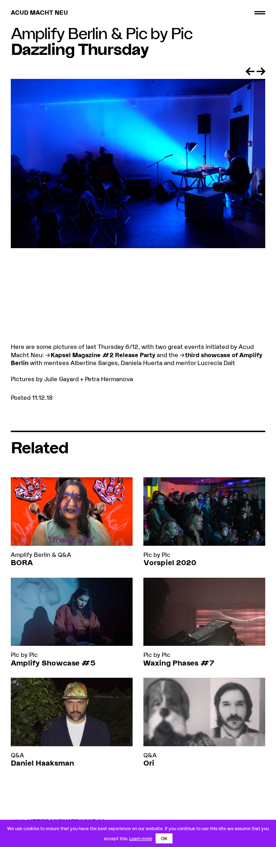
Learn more (140, 838)
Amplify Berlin (59, 32)
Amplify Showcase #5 (53, 662)
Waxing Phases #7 (178, 662)
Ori (148, 762)
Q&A (64, 554)
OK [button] (164, 838)
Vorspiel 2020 (169, 562)
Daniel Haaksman (42, 762)
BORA (22, 562)
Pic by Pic (158, 32)
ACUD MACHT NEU (39, 12)
